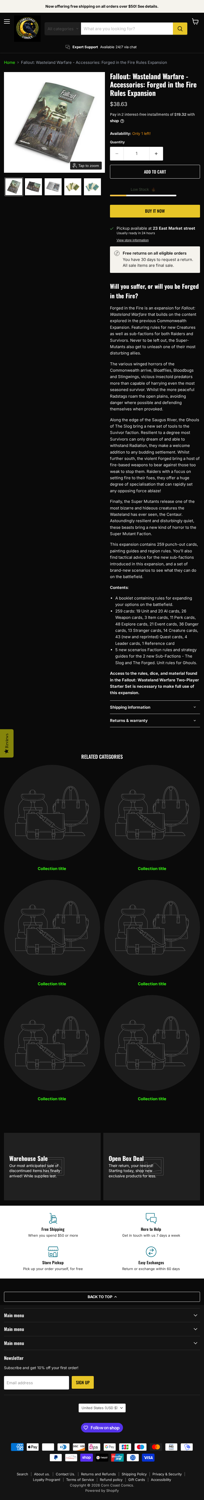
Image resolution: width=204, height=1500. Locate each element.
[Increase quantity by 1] (156, 154)
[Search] (180, 29)
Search (22, 1474)
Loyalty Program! (46, 1479)
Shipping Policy (134, 1474)
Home (9, 62)
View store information (133, 240)
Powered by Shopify (102, 1490)
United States (100, 1408)
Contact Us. (65, 1474)
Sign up (83, 1382)
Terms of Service (80, 1479)
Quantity (117, 142)
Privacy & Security (167, 1474)
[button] (14, 187)
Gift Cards (136, 1479)
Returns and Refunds (98, 1474)
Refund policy (111, 1479)
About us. (42, 1474)
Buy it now (155, 211)
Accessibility (161, 1479)
